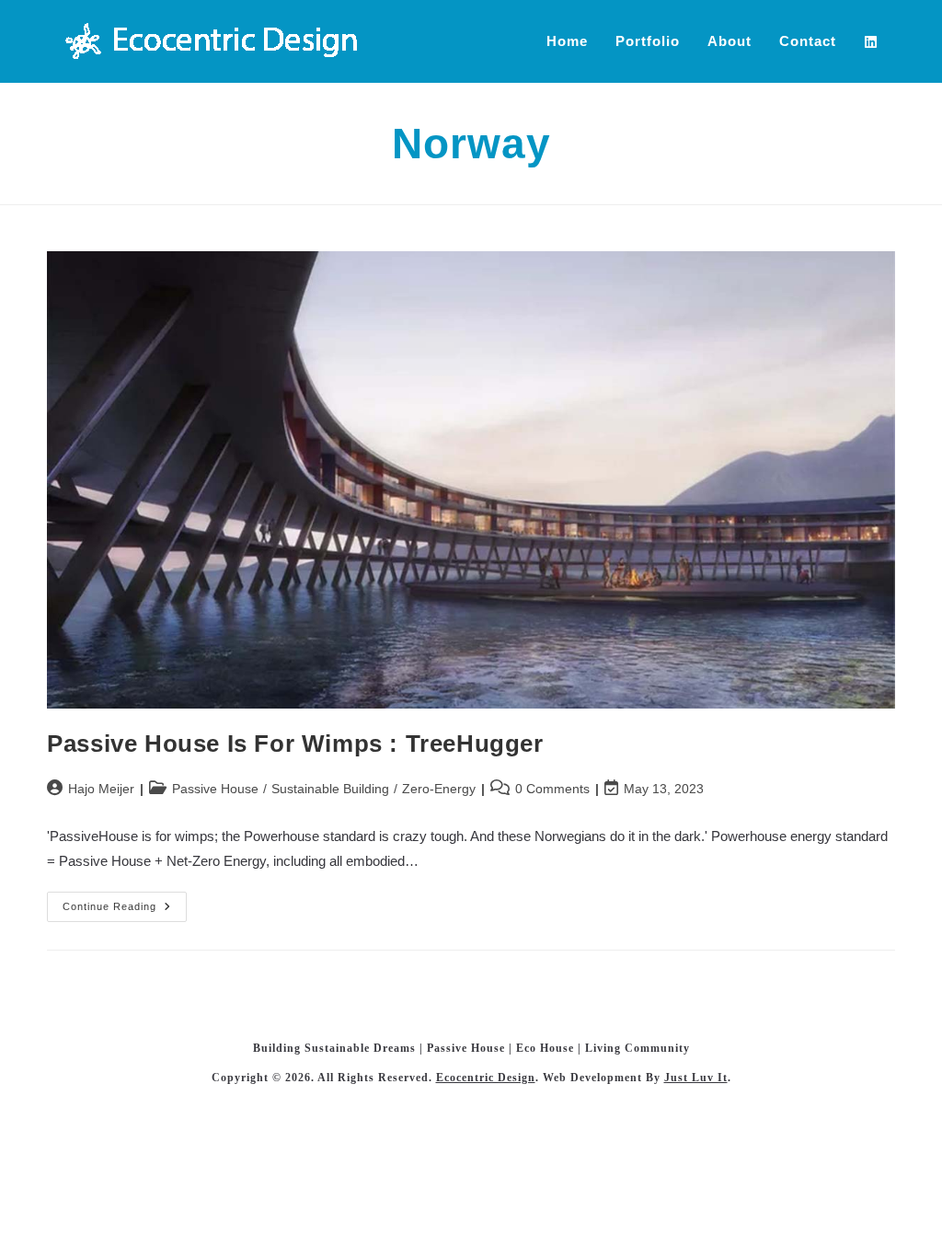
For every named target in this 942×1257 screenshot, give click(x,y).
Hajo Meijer (101, 788)
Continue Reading (125, 911)
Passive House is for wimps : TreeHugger (295, 743)
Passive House (215, 788)
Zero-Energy (439, 788)
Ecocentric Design (485, 1077)
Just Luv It (696, 1077)
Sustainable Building (330, 788)
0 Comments (552, 788)
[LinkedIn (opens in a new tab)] (879, 42)
